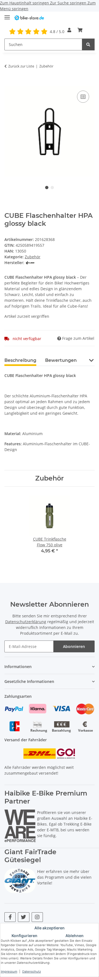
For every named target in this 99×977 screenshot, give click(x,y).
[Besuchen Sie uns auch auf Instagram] (37, 917)
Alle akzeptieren (49, 928)
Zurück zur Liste (21, 66)
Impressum (9, 971)
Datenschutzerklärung (25, 621)
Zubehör (32, 256)
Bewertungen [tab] (61, 360)
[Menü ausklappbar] (7, 15)
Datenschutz (31, 971)
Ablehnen (74, 935)
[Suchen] (88, 44)
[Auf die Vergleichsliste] (83, 97)
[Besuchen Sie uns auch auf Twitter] (23, 917)
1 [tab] (46, 187)
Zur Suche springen (68, 3)
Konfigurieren (24, 935)
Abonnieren (74, 646)
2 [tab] (52, 187)
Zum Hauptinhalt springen (25, 3)
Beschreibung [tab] (20, 360)
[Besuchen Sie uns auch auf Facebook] (10, 917)
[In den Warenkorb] (8, 83)
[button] (69, 30)
